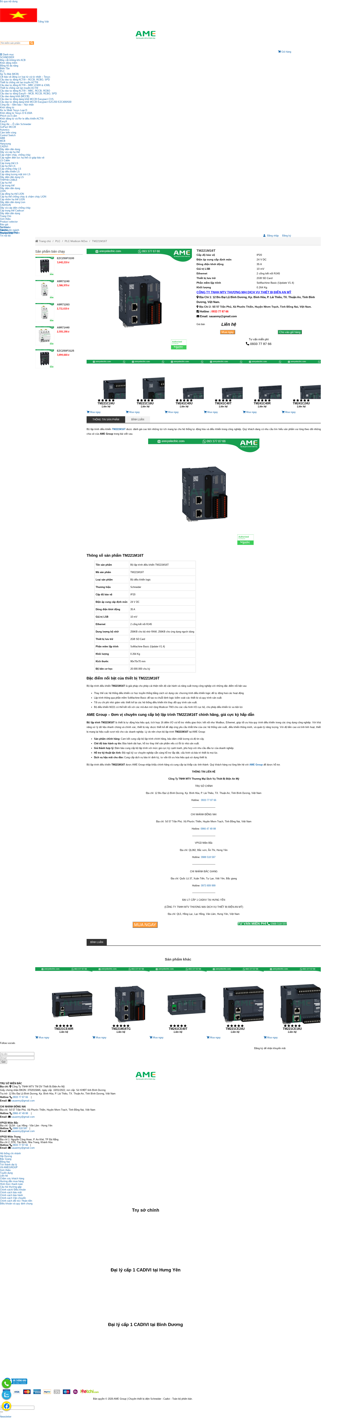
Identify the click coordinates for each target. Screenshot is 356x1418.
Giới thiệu (5, 219)
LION (3, 191)
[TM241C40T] (223, 385)
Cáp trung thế (7, 185)
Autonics (4, 129)
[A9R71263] (44, 312)
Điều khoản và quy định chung (16, 1203)
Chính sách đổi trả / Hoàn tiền (16, 1200)
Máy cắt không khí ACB (13, 60)
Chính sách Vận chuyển (13, 1198)
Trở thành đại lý (8, 1164)
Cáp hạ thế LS (7, 166)
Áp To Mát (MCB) (9, 74)
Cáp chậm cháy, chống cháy (15, 154)
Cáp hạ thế (6, 182)
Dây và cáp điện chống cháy (15, 207)
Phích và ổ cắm (8, 115)
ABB (2, 138)
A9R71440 (63, 327)
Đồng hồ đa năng (9, 65)
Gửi (3, 1061)
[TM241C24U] (301, 385)
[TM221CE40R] (63, 1001)
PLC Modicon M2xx (76, 241)
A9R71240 (63, 281)
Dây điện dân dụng (10, 149)
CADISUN (5, 205)
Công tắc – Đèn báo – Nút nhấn (17, 104)
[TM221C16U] (145, 385)
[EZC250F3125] (44, 358)
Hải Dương (6, 1156)
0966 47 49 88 (208, 828)
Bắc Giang (5, 1159)
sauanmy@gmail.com (23, 1100)
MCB (2, 140)
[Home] (145, 35)
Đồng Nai (5, 1161)
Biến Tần (5, 68)
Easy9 (3, 121)
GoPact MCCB (8, 127)
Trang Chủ (5, 216)
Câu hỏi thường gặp (11, 1186)
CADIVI (4, 146)
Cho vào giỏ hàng (289, 332)
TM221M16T (99, 241)
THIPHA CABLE (8, 180)
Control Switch (8, 135)
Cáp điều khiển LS (10, 171)
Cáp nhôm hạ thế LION (12, 199)
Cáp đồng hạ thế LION (12, 193)
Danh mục (8, 54)
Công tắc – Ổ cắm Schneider (15, 124)
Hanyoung (5, 143)
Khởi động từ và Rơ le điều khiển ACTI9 (21, 118)
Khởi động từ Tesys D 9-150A (16, 113)
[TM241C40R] (262, 385)
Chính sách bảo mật (11, 1192)
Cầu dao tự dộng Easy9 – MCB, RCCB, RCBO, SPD (28, 93)
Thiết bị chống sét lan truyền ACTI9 (19, 82)
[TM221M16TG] (120, 1001)
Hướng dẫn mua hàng (12, 1181)
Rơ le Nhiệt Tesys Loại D (13, 110)
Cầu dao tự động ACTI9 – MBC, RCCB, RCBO (25, 90)
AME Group (256, 764)
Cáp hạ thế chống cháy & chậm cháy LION (23, 196)
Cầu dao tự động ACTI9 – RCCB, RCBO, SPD (25, 79)
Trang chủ (44, 241)
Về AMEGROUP (9, 1167)
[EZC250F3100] (44, 266)
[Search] (31, 43)
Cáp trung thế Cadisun (12, 210)
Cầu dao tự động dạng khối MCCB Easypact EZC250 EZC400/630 (35, 101)
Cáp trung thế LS (9, 163)
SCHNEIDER (7, 57)
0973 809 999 (208, 885)
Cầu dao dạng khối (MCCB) (14, 96)
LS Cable (5, 160)
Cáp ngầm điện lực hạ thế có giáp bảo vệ (22, 157)
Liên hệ (4, 230)
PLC (2, 71)
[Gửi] (1, 1411)
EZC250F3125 (65, 350)
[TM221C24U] (106, 385)
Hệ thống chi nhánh (10, 1153)
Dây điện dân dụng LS (12, 177)
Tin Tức (4, 227)
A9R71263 (63, 304)
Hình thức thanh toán (11, 1184)
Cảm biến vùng (8, 132)
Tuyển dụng (6, 232)
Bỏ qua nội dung (8, 1)
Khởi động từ (7, 107)
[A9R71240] (44, 289)
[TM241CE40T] (178, 1001)
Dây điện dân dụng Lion (12, 202)
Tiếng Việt (43, 21)
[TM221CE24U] (235, 1001)
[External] (15, 1385)
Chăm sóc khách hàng (12, 1178)
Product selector (9, 221)
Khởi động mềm (8, 62)
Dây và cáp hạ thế (10, 152)
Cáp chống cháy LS (10, 168)
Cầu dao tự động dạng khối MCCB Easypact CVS (27, 99)
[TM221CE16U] (292, 1001)
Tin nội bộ (5, 235)
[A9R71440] (44, 335)
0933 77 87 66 (219, 311)
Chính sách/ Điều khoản (13, 1189)
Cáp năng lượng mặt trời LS (15, 174)
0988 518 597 (208, 857)
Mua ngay (228, 332)
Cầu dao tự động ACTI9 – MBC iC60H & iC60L (25, 85)
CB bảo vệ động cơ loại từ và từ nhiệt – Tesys (25, 76)
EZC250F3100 (65, 258)
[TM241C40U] (184, 385)
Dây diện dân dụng (10, 188)
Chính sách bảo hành (11, 1195)
